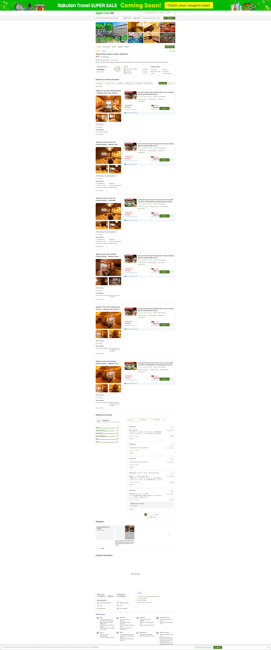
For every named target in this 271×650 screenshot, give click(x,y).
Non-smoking (138, 83)
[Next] (169, 534)
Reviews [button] (114, 46)
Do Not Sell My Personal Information (203, 647)
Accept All (217, 647)
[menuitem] (151, 13)
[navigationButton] (142, 514)
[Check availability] (172, 108)
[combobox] (109, 18)
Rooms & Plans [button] (106, 46)
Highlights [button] (120, 46)
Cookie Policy (96, 647)
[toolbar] (133, 18)
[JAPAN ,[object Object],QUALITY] (98, 56)
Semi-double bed (148, 83)
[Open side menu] (174, 13)
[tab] (162, 83)
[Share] (173, 50)
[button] (102, 13)
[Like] (171, 51)
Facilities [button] (126, 46)
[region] (135, 647)
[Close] (268, 647)
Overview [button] (99, 46)
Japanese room (129, 83)
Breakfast (120, 83)
